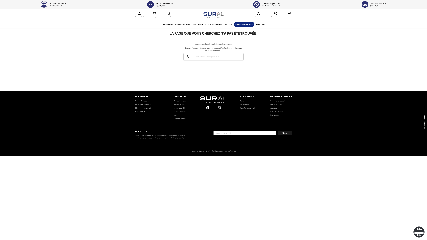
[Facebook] (207, 107)
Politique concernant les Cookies (224, 151)
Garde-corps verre (182, 24)
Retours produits (179, 111)
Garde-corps (168, 24)
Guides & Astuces (179, 119)
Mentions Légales (197, 151)
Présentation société (278, 101)
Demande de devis (142, 101)
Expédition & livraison (143, 104)
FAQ (175, 115)
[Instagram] (219, 107)
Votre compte (247, 96)
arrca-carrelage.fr (277, 111)
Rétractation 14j (179, 108)
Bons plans (260, 24)
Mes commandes (246, 101)
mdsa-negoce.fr (276, 104)
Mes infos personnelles (248, 108)
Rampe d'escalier (199, 24)
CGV (208, 151)
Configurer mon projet (244, 24)
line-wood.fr (275, 115)
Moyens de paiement (143, 108)
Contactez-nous (179, 101)
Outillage (228, 24)
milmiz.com (274, 108)
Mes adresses (245, 104)
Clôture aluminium (215, 24)
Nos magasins (140, 111)
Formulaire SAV (178, 104)
